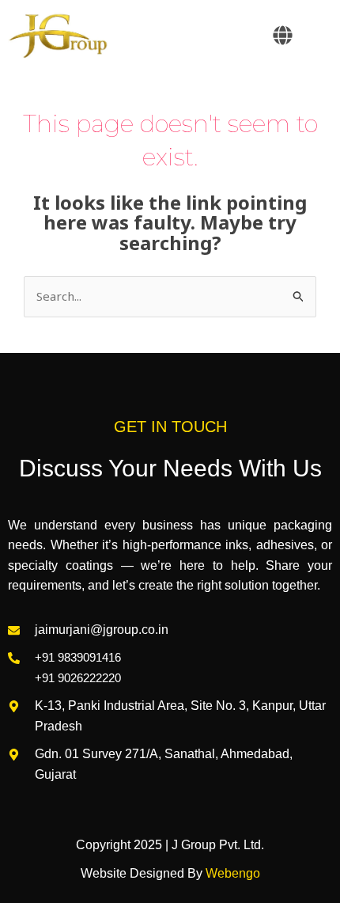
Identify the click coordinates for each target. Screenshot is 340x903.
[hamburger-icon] (314, 36)
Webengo (233, 873)
